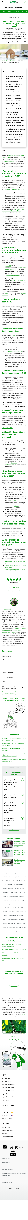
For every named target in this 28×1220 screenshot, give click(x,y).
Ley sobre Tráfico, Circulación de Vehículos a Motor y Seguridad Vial (13, 210)
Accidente (6, 911)
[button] (14, 784)
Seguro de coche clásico (8, 1097)
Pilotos (14, 900)
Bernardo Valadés (7, 609)
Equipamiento (13, 880)
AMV (12, 911)
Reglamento (22, 877)
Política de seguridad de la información (10, 1178)
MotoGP (5, 877)
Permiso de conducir (9, 923)
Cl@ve (13, 335)
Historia (7, 915)
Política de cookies (5, 1162)
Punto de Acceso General (15, 351)
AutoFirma (13, 500)
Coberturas (14, 892)
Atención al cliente (7, 1118)
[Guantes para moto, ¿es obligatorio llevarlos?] (7, 862)
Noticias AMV (5, 60)
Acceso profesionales (7, 1136)
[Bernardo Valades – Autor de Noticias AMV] (14, 599)
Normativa (20, 915)
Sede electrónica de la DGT (12, 275)
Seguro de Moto (6, 1078)
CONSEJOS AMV (6, 11)
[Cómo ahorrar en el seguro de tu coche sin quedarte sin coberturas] (7, 844)
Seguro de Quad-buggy (8, 1084)
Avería (14, 931)
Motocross (7, 896)
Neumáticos (21, 923)
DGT (18, 927)
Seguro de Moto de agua (8, 1090)
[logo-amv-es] (14, 1)
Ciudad (13, 904)
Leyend (13, 915)
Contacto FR (5, 1115)
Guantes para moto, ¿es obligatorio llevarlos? (19, 861)
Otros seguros (5, 1100)
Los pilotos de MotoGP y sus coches (12, 941)
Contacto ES (5, 1112)
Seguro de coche (6, 1094)
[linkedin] (18, 1039)
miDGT (8, 266)
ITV (7, 907)
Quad (12, 907)
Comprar (14, 896)
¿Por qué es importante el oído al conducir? (14, 949)
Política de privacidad (6, 1166)
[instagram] (9, 1039)
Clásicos (6, 892)
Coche (13, 873)
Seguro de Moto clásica (8, 1087)
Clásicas (6, 904)
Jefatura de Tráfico (9, 293)
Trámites (6, 888)
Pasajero (22, 919)
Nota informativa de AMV (7, 1182)
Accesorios (19, 884)
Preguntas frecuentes (7, 1109)
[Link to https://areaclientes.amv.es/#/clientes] (25, 2)
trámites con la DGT (18, 280)
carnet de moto (12, 155)
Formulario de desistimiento (7, 1169)
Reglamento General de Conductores (14, 189)
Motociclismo (13, 877)
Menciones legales (6, 1158)
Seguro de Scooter (7, 1081)
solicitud (16, 506)
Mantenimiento (10, 884)
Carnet (13, 888)
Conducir (22, 880)
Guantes (5, 927)
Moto (6, 873)
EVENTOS (16, 11)
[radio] (7, 579)
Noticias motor (12, 60)
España (22, 896)
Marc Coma (19, 907)
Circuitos (12, 927)
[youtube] (15, 1039)
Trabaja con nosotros (7, 1130)
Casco (22, 892)
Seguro (5, 880)
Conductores (13, 919)
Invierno (7, 900)
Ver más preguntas (14, 830)
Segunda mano (21, 911)
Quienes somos (6, 1127)
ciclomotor (21, 904)
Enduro (6, 919)
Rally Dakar (21, 888)
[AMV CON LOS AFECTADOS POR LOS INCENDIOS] (7, 853)
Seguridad (21, 873)
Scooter (21, 900)
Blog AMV (4, 1133)
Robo (23, 927)
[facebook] (12, 1039)
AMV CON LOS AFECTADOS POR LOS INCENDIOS (19, 852)
